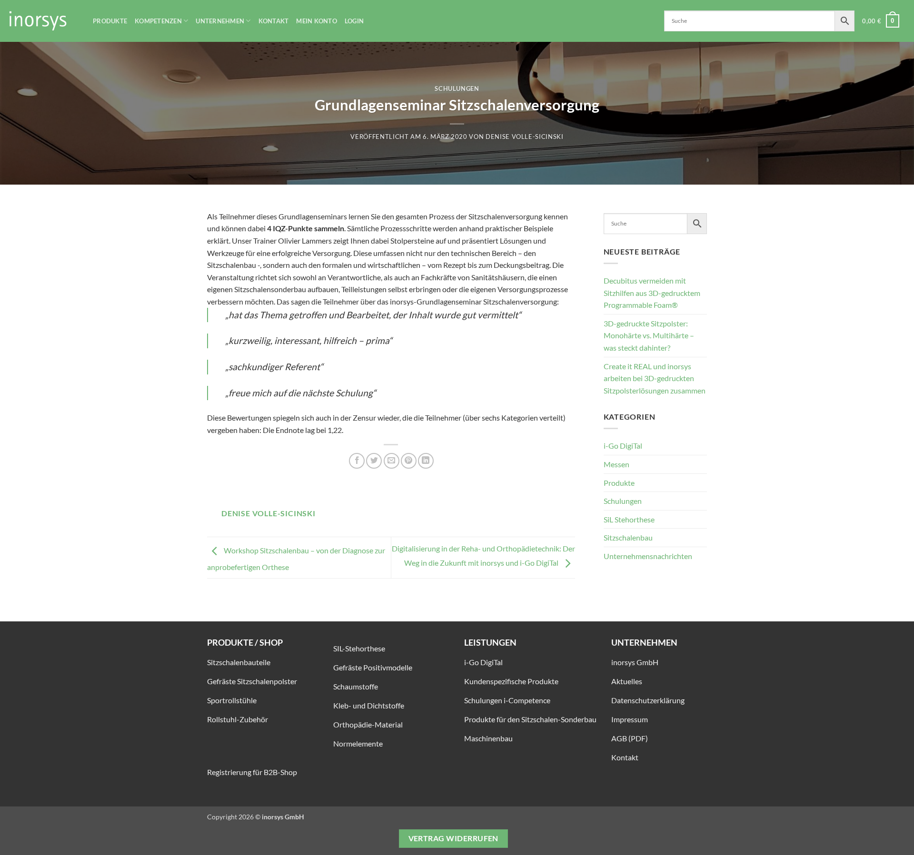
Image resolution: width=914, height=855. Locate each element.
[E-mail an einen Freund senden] (391, 461)
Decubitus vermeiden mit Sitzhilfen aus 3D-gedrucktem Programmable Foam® (652, 292)
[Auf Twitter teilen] (374, 461)
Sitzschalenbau (628, 537)
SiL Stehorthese (629, 519)
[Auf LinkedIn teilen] (426, 461)
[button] (880, 21)
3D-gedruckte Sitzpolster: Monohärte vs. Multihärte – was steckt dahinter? (649, 335)
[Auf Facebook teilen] (357, 461)
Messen (616, 464)
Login (354, 21)
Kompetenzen (158, 21)
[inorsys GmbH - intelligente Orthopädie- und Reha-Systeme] (43, 21)
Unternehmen (220, 21)
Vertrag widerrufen (453, 838)
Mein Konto (316, 21)
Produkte (110, 21)
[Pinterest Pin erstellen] (409, 461)
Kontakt (273, 21)
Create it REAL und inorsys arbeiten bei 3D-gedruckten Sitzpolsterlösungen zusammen (654, 378)
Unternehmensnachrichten (648, 555)
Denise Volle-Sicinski (525, 136)
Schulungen (457, 88)
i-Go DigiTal (623, 445)
